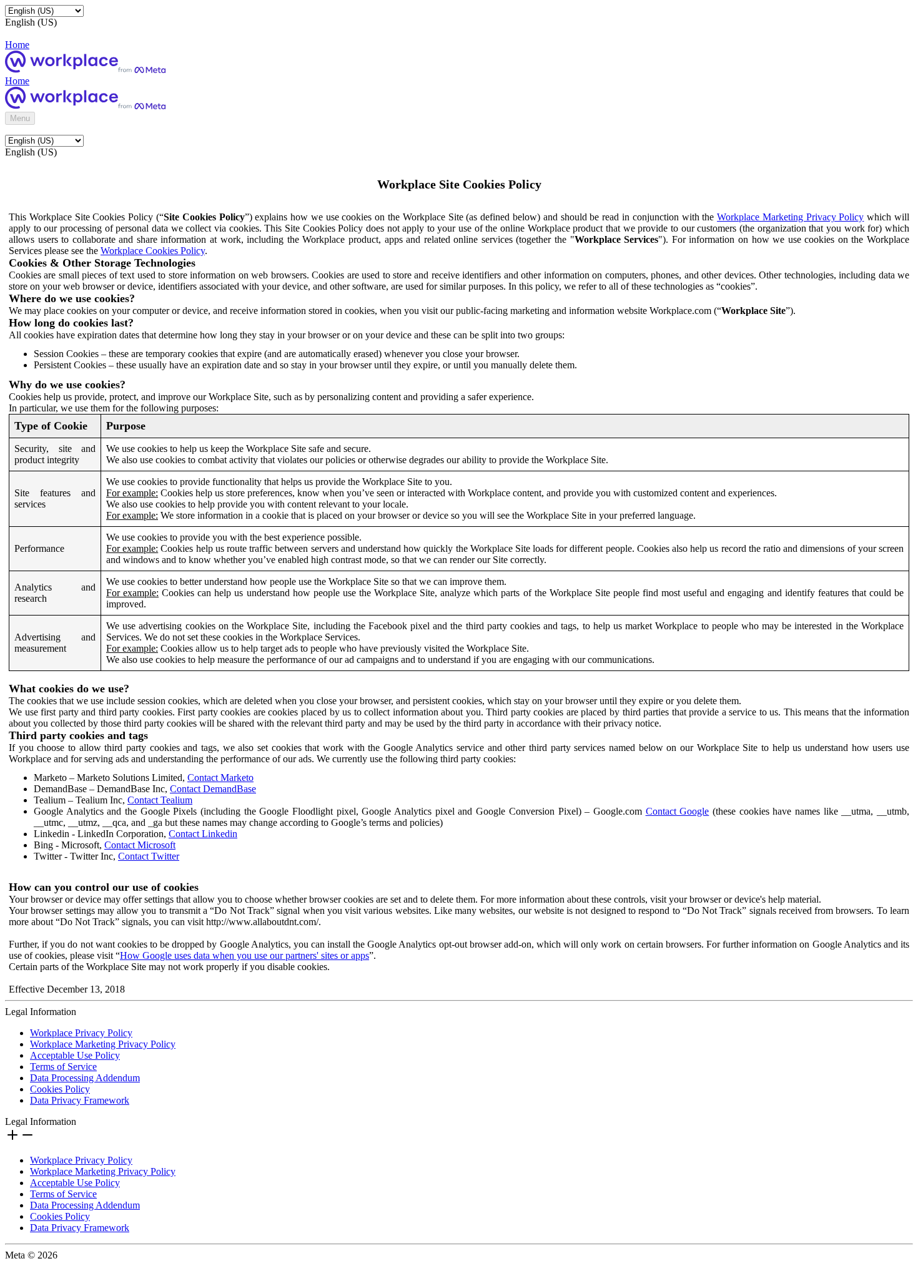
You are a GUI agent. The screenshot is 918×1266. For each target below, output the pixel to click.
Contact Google (677, 811)
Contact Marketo (220, 777)
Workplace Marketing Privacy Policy (790, 217)
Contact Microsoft (139, 845)
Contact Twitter (148, 856)
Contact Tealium (159, 800)
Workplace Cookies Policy (153, 250)
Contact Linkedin (203, 833)
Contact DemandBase (213, 788)
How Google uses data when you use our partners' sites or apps (244, 955)
